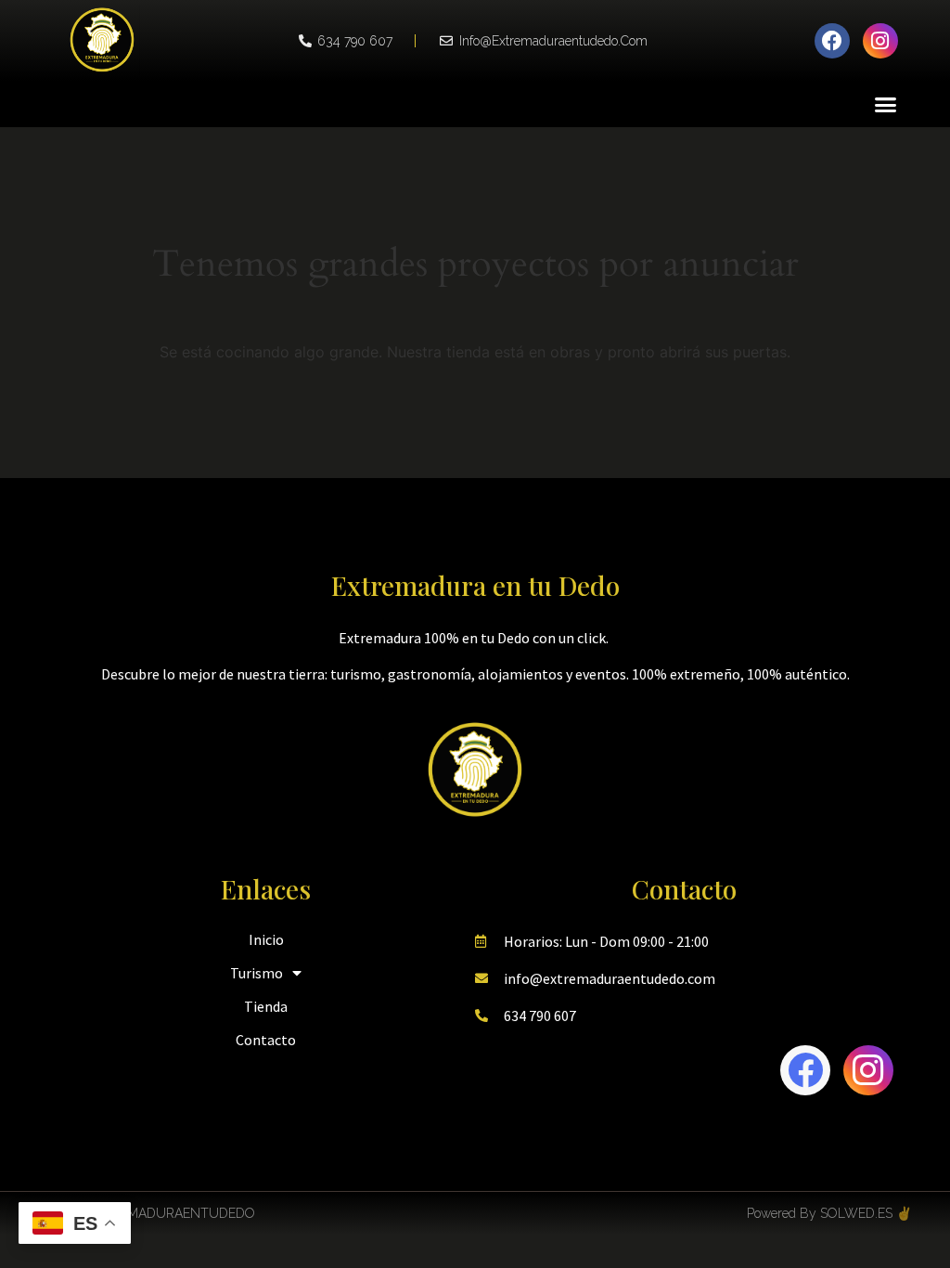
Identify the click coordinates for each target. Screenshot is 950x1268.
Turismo (256, 973)
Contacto (266, 1039)
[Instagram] (880, 40)
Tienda (266, 1006)
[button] (886, 104)
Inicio (266, 939)
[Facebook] (832, 40)
